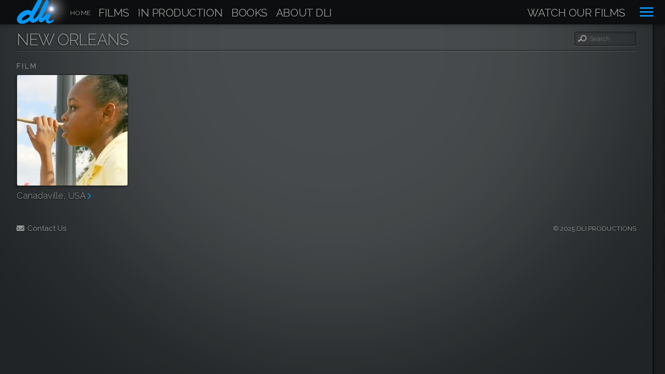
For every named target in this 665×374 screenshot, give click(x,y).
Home (80, 13)
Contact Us (46, 228)
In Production (180, 13)
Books (249, 13)
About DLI (304, 13)
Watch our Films (576, 13)
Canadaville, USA (52, 195)
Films (113, 13)
